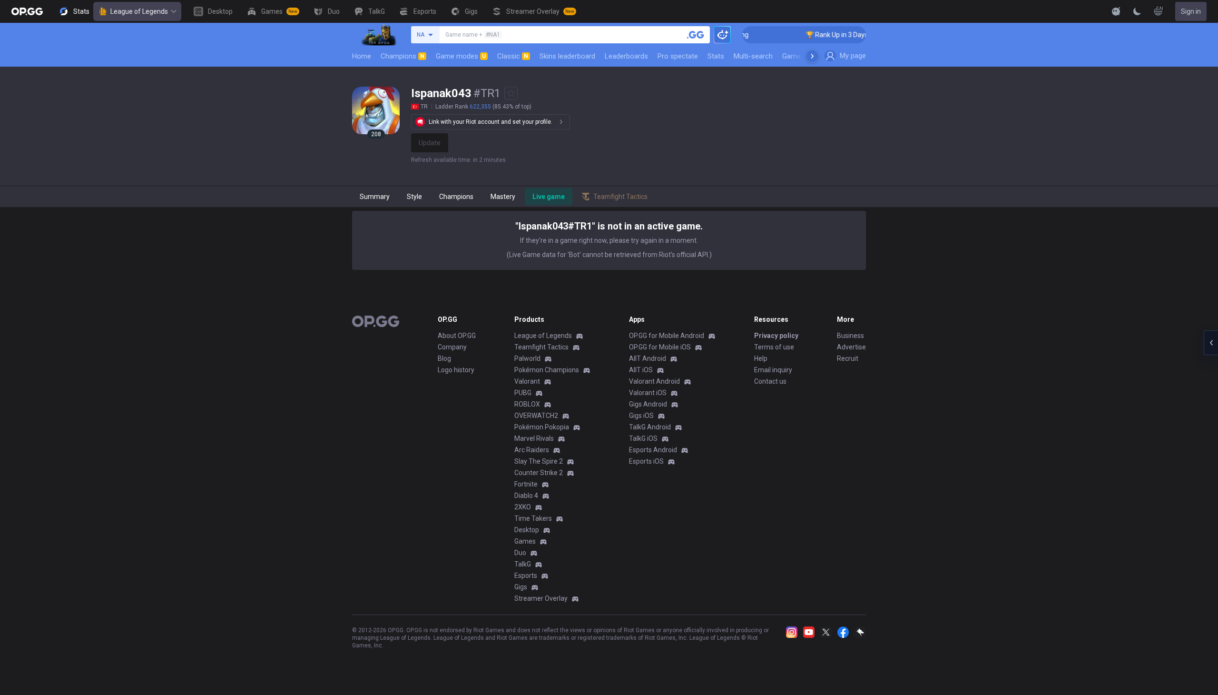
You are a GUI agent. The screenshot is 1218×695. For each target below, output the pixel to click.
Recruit (847, 358)
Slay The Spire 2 (538, 461)
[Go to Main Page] (27, 11)
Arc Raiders (531, 450)
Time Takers (533, 518)
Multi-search (753, 56)
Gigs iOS (641, 415)
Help (760, 358)
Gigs (520, 587)
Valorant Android (654, 381)
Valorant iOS (648, 393)
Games (525, 541)
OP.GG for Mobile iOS (660, 347)
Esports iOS (646, 461)
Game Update (803, 56)
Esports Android (653, 450)
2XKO (522, 507)
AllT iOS (641, 370)
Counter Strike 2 (538, 473)
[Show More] (1116, 11)
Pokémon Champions (546, 370)
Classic (512, 56)
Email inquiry (773, 370)
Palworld (527, 358)
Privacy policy (776, 335)
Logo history (456, 370)
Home (361, 56)
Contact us (770, 381)
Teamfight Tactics (541, 347)
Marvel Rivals (534, 438)
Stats (715, 56)
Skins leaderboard (567, 56)
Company (452, 347)
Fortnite (526, 484)
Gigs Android (648, 404)
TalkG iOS (643, 438)
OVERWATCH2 (536, 415)
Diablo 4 (526, 495)
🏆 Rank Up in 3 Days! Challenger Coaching (857, 35)
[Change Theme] (1137, 11)
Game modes (461, 56)
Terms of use (774, 347)
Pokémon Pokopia (541, 427)
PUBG (522, 393)
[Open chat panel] (1211, 342)
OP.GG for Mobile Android (666, 335)
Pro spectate (678, 56)
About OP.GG (457, 335)
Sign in (1191, 11)
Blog (444, 358)
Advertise (851, 347)
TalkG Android (650, 427)
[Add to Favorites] (511, 93)
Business (850, 335)
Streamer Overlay (541, 598)
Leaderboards (626, 56)
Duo (520, 552)
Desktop (526, 530)
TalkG (522, 564)
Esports (525, 575)
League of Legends (139, 11)
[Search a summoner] (695, 34)
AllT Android (647, 358)
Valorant (527, 381)
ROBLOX (527, 404)
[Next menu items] (812, 56)
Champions (402, 56)
